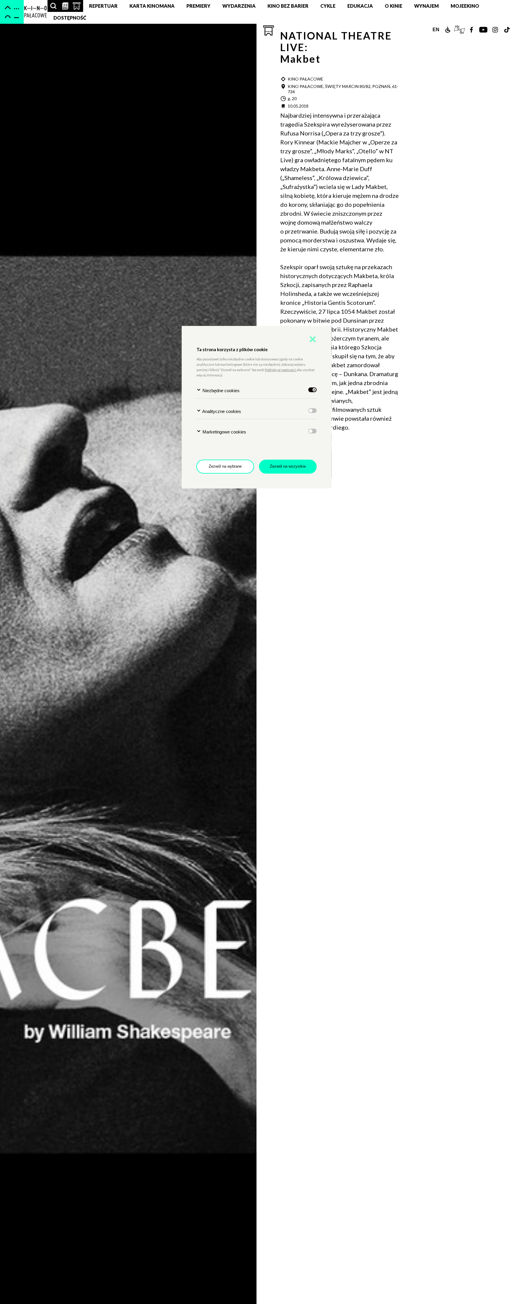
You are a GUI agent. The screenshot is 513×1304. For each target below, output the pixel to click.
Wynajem (426, 6)
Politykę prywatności (281, 370)
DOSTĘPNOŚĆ (69, 18)
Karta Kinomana (152, 6)
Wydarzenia (239, 6)
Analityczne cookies (221, 411)
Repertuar (103, 6)
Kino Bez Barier (287, 6)
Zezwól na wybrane (225, 466)
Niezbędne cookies (220, 390)
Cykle (327, 6)
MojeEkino (465, 6)
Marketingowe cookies (223, 431)
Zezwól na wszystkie (288, 466)
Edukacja (360, 6)
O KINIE (393, 6)
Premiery (198, 6)
